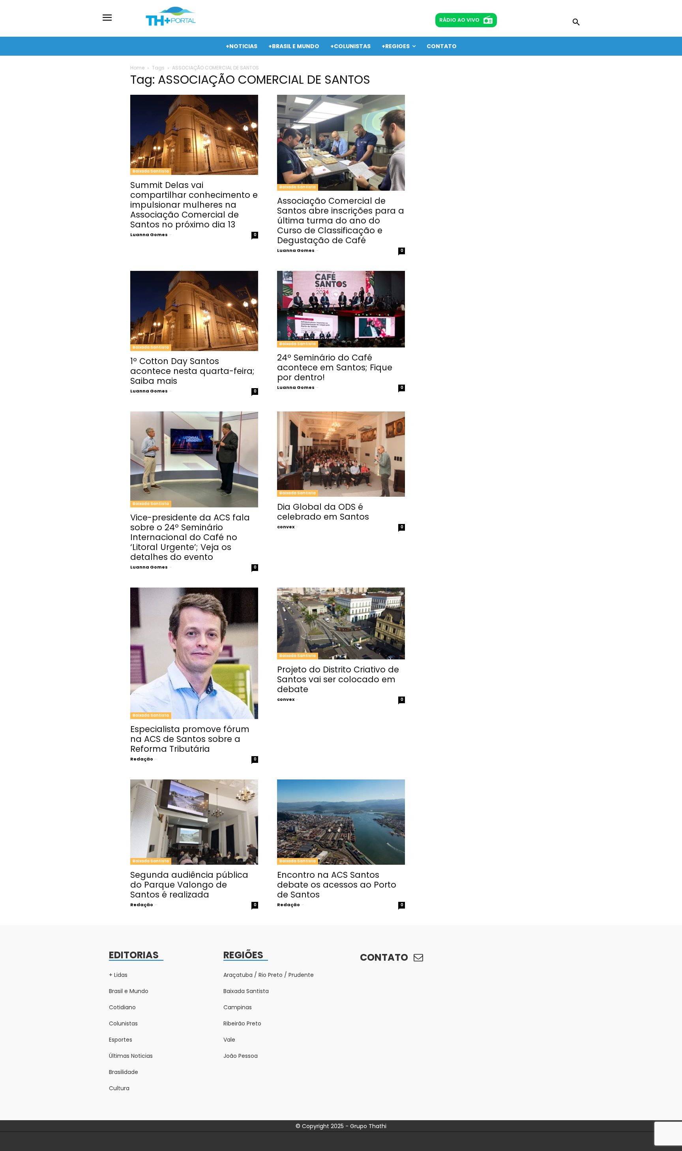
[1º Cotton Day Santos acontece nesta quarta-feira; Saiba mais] (194, 311)
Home (137, 67)
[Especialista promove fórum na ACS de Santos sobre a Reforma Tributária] (194, 653)
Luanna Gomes (149, 234)
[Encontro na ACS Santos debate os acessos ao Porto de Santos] (341, 822)
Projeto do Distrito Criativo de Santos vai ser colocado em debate (338, 679)
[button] (576, 22)
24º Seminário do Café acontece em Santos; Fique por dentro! (334, 367)
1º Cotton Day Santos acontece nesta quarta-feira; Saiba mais (192, 371)
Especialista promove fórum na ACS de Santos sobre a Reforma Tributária (189, 739)
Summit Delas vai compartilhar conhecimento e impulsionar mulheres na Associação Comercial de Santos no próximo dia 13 (194, 204)
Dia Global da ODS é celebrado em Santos (323, 511)
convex (285, 527)
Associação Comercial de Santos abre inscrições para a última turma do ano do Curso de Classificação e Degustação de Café (340, 220)
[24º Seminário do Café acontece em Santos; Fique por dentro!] (341, 309)
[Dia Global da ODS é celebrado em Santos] (341, 454)
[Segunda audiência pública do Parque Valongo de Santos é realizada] (194, 822)
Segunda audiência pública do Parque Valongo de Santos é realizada (189, 884)
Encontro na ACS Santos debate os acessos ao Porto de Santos (336, 884)
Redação (141, 759)
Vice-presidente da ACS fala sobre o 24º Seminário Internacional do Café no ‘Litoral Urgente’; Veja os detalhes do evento (190, 537)
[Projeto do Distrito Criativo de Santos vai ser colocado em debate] (341, 623)
